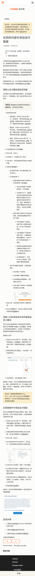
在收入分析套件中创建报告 (20, 533)
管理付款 (14, 530)
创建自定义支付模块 (24, 83)
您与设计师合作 (25, 398)
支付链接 (12, 61)
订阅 (14, 51)
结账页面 (7, 492)
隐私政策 (15, 562)
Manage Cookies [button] (17, 565)
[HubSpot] (2, 2)
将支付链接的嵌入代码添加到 (19, 75)
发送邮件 (16, 485)
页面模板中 (15, 311)
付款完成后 (15, 523)
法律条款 (15, 559)
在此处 (22, 31)
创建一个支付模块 (20, 326)
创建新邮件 (24, 434)
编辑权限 (8, 107)
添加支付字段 (10, 83)
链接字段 (16, 386)
